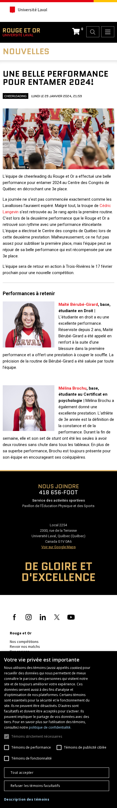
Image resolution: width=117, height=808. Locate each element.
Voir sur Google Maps (58, 547)
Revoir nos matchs (25, 646)
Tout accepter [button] (22, 772)
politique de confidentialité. (50, 727)
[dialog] (58, 729)
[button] (26, 799)
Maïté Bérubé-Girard (78, 304)
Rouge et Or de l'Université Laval (21, 32)
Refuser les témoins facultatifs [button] (35, 785)
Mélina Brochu (73, 388)
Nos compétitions (24, 641)
